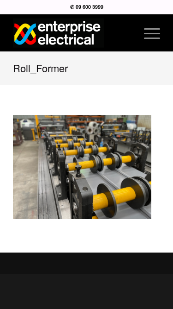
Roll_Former (40, 68)
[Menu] (147, 32)
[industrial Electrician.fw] (72, 32)
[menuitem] (147, 32)
